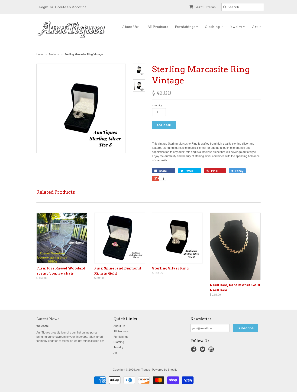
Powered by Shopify (164, 369)
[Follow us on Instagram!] (211, 351)
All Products (157, 27)
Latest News (47, 319)
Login (43, 7)
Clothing (212, 27)
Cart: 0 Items (205, 7)
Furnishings (185, 27)
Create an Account (70, 7)
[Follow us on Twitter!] (203, 351)
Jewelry (236, 27)
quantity (157, 105)
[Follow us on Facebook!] (194, 351)
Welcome (42, 326)
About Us (130, 27)
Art (255, 27)
